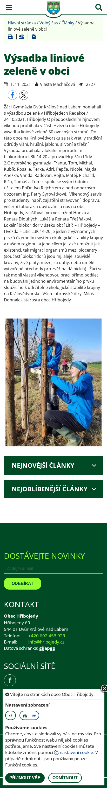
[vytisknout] (10, 36)
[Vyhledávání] (98, 7)
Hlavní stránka (22, 23)
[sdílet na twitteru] (23, 95)
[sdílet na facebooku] (12, 95)
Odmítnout (65, 778)
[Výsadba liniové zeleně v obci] (53, 382)
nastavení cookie (76, 752)
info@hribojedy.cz (46, 642)
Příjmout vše (25, 778)
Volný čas (48, 23)
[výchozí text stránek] (34, 715)
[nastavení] (34, 36)
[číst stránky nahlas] (10, 715)
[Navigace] (9, 7)
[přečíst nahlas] (21, 36)
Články (68, 23)
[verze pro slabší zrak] (24, 715)
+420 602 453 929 (46, 636)
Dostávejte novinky (44, 555)
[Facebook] (10, 680)
